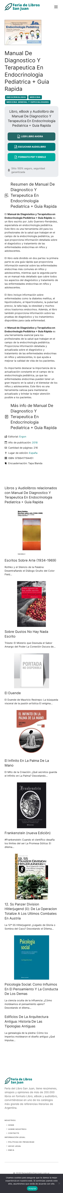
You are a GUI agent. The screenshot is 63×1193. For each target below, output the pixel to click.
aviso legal (14, 1146)
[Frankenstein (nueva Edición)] (31, 826)
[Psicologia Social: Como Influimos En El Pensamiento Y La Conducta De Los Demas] (31, 977)
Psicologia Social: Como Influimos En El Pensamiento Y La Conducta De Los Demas (31, 989)
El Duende (13, 693)
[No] (59, 1183)
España (33, 452)
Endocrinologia (16, 97)
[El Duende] (31, 686)
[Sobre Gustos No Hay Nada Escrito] (31, 625)
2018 (35, 442)
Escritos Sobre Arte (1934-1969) (30, 560)
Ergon (22, 436)
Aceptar (32, 1188)
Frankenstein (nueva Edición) (28, 833)
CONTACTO (13, 1133)
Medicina (35, 97)
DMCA (11, 1150)
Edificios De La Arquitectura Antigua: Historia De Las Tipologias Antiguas (26, 1021)
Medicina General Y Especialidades (28, 102)
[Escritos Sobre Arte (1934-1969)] (31, 553)
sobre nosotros (17, 1129)
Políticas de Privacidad (21, 1142)
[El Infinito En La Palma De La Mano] (31, 754)
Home (11, 1125)
